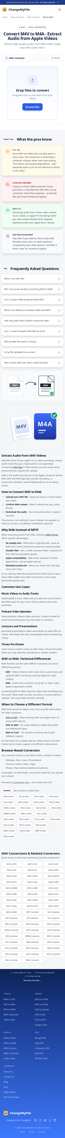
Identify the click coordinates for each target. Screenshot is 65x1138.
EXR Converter (42, 1009)
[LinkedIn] (55, 1120)
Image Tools (41, 1024)
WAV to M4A (41, 825)
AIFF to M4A (24, 819)
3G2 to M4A (24, 796)
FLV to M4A (8, 802)
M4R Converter (11, 1053)
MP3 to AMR (10, 1043)
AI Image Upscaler (47, 2)
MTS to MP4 (10, 1009)
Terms (22, 1132)
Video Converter (17, 17)
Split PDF (39, 1043)
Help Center (10, 1092)
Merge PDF (40, 1038)
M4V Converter (33, 17)
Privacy (32, 1132)
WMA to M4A (9, 830)
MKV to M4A (23, 802)
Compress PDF (42, 1048)
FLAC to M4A (39, 819)
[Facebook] (35, 1120)
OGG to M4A (8, 825)
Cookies (42, 1132)
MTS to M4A (25, 808)
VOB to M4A (56, 808)
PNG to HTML (41, 1004)
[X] (50, 1120)
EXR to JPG (40, 1014)
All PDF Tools (41, 1058)
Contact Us (9, 1076)
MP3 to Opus (10, 1048)
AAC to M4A (42, 813)
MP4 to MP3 (10, 1038)
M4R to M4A (25, 830)
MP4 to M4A (8, 796)
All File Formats (11, 1097)
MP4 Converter (11, 1014)
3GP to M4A (39, 796)
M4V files (17, 467)
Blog (6, 1081)
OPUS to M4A (25, 825)
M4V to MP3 (12, 717)
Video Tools (9, 1019)
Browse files (32, 106)
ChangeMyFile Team (20, 782)
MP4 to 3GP (9, 999)
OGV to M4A (41, 808)
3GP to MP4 (9, 1004)
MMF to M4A (40, 830)
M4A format (52, 534)
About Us (8, 1071)
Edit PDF (39, 1053)
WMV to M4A (26, 813)
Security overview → (32, 980)
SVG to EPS (40, 1019)
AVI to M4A (53, 796)
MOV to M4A (38, 802)
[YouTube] (45, 1120)
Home (5, 17)
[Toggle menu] (60, 10)
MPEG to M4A (9, 808)
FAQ (6, 1086)
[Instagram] (40, 1120)
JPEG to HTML (41, 999)
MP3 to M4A (55, 819)
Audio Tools (9, 1058)
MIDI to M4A (8, 836)
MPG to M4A (54, 802)
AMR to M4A (8, 819)
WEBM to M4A (9, 813)
